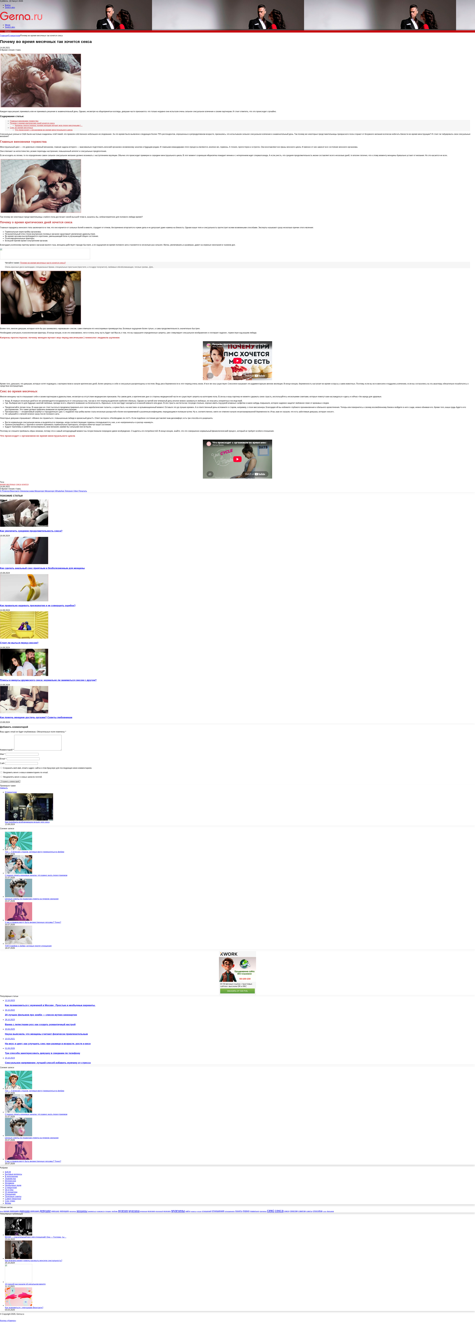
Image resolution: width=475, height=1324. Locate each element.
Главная (4, 36)
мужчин (123, 1210)
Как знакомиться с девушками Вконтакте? (24, 1308)
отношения (218, 1211)
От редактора (11, 1192)
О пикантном (14, 36)
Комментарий (7, 750)
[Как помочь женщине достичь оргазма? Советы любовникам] (24, 713)
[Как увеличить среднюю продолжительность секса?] (24, 526)
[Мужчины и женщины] (21, 21)
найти (187, 1211)
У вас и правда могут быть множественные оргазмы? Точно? (33, 922)
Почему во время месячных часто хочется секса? (43, 263)
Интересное (10, 1181)
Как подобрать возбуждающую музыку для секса (27, 822)
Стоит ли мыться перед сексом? (19, 642)
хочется (25, 484)
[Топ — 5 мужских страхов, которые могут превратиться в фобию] (18, 850)
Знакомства (10, 1179)
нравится (194, 1211)
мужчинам (143, 1211)
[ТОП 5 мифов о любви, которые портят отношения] (18, 944)
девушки (45, 1210)
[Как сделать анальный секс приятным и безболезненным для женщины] (24, 563)
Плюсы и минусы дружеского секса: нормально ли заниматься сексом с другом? (48, 680)
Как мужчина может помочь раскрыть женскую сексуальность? (33, 1261)
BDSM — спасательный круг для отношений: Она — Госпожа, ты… (35, 1237)
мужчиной (159, 1211)
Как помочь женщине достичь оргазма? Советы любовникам (36, 717)
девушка (24, 1211)
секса (18, 484)
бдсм (1, 1211)
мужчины (178, 1211)
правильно (254, 1211)
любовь (115, 1211)
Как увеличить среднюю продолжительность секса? (31, 531)
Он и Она (9, 1190)
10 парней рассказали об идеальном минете (25, 1284)
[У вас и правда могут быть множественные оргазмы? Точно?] (18, 920)
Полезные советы (13, 1196)
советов (302, 1211)
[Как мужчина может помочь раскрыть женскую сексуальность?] (18, 1258)
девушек (14, 1211)
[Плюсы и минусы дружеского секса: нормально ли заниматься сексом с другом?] (24, 675)
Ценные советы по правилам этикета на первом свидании (32, 899)
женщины (82, 1211)
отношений (206, 1211)
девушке (34, 1211)
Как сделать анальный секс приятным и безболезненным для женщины (42, 568)
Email (3, 759)
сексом (294, 1211)
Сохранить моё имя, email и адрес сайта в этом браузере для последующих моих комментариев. (47, 768)
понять (238, 1211)
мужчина (134, 1210)
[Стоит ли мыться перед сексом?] (24, 638)
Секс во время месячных (21, 128)
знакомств (101, 1211)
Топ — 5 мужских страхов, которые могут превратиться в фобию (34, 852)
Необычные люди (13, 1185)
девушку (55, 1211)
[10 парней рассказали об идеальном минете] (18, 1282)
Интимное (9, 1183)
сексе (286, 1211)
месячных (10, 484)
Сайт (2, 763)
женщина (73, 1211)
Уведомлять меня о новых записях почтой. (22, 777)
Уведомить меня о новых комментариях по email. (25, 772)
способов (317, 1211)
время (3, 484)
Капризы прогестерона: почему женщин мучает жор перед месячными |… (49, 125)
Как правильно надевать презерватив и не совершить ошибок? (38, 605)
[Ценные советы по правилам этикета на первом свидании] (18, 897)
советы (309, 1211)
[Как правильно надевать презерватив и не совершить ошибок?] (24, 601)
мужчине (151, 1211)
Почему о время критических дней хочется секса (32, 123)
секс (270, 1211)
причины (263, 1211)
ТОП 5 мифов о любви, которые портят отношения (28, 946)
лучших (108, 1211)
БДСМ (8, 1172)
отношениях (230, 1211)
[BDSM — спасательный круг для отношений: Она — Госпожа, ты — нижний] (18, 1235)
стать (324, 1211)
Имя (2, 754)
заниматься (92, 1211)
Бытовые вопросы (13, 1174)
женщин (64, 1211)
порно (246, 1211)
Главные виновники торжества (24, 121)
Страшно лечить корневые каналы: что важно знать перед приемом (36, 875)
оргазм (199, 1211)
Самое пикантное (13, 1199)
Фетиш (8, 1203)
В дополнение (11, 1176)
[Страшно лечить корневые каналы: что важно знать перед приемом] (18, 873)
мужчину (167, 1211)
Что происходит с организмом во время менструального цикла (43, 130)
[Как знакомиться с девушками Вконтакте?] (18, 1305)
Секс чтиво (10, 1201)
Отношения (10, 1194)
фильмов (330, 1211)
